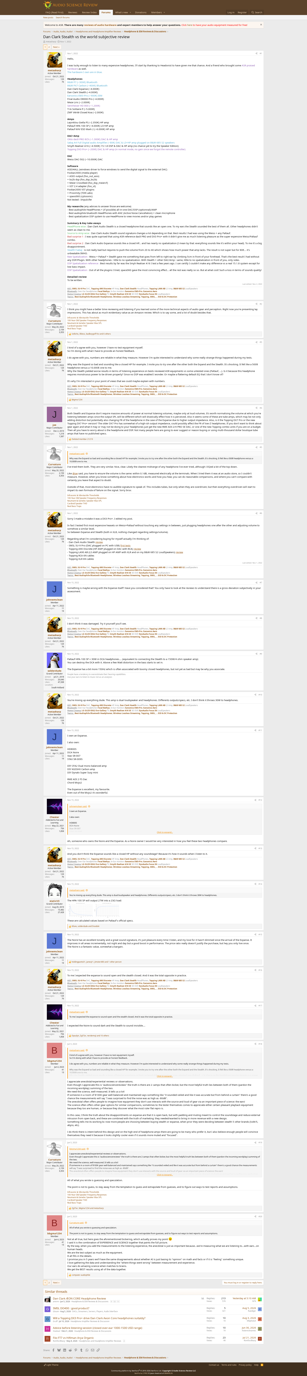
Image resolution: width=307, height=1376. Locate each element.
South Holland (57, 687)
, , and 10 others (90, 1035)
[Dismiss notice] (260, 25)
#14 (260, 884)
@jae (75, 473)
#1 (261, 53)
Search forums (63, 17)
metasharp (51, 41)
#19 (260, 1142)
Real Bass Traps (74, 328)
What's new (121, 12)
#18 (260, 1044)
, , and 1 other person (97, 962)
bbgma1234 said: (77, 1148)
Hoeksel (56, 1331)
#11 (260, 730)
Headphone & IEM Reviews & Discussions (89, 1301)
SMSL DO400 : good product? (71, 1308)
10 (114, 1301)
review (99, 542)
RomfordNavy (59, 1341)
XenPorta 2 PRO (141, 1373)
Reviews (72, 12)
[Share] (256, 53)
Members (156, 12)
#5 (261, 447)
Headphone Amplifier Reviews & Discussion (90, 1321)
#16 (260, 970)
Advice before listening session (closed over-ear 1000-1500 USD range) (97, 1328)
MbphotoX (251, 1320)
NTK (254, 1301)
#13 (260, 848)
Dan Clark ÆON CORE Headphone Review (79, 1298)
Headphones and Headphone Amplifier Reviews (100, 1341)
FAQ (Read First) (54, 12)
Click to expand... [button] (165, 832)
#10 (260, 694)
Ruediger (252, 1311)
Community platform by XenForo (136, 1370)
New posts (48, 17)
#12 (260, 800)
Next (55, 47)
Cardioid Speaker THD (77, 325)
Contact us (214, 1364)
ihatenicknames (249, 1330)
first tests (125, 545)
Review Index (89, 12)
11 (118, 1301)
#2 (261, 304)
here (190, 25)
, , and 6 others (91, 334)
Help (256, 1364)
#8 (261, 618)
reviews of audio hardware (100, 25)
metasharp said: (77, 453)
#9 (261, 653)
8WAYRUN (168, 1373)
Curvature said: (76, 1222)
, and (85, 926)
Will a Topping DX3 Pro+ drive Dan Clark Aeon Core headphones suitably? (99, 1318)
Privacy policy (245, 1364)
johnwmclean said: (78, 806)
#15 (260, 934)
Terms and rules (228, 1364)
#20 (260, 1216)
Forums (106, 12)
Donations (140, 12)
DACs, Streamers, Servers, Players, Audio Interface (95, 1311)
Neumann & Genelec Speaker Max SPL (84, 323)
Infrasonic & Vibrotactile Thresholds (83, 317)
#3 (261, 342)
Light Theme (52, 1364)
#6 (261, 513)
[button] (130, 12)
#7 (261, 582)
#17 (260, 1005)
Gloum (56, 1311)
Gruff (55, 1321)
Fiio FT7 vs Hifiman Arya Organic (73, 1338)
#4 (261, 408)
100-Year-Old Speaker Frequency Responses (87, 320)
